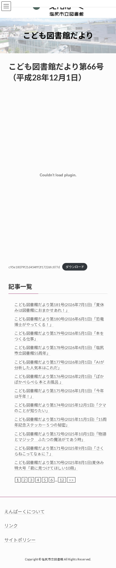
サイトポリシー (20, 539)
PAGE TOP (107, 545)
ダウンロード (75, 267)
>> (71, 479)
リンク (11, 525)
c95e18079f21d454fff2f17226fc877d (34, 267)
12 (62, 479)
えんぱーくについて (24, 511)
